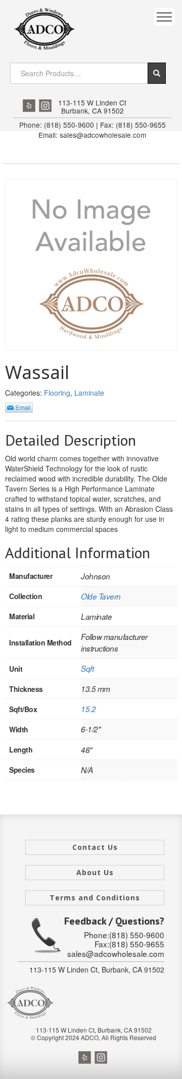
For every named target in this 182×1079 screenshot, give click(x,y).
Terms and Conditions (95, 897)
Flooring (57, 393)
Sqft (87, 668)
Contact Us (95, 847)
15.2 (88, 709)
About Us (95, 872)
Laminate (89, 393)
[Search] (157, 73)
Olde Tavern (101, 596)
